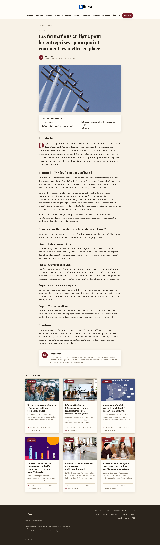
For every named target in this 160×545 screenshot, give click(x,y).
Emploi (68, 15)
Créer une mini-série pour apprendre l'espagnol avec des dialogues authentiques (116, 466)
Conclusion (87, 128)
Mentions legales (124, 518)
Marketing (106, 15)
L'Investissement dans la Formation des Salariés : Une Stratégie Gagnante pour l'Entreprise (39, 467)
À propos (116, 15)
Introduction (48, 123)
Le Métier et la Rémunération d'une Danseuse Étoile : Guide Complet (79, 466)
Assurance (58, 15)
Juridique (96, 15)
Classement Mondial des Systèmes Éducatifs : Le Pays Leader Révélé (114, 408)
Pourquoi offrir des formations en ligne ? (58, 126)
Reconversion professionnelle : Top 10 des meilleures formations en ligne (41, 408)
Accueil (30, 15)
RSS (133, 518)
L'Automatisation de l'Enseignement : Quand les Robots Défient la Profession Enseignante (76, 409)
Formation (86, 15)
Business (39, 15)
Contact (127, 15)
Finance (76, 15)
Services (48, 15)
